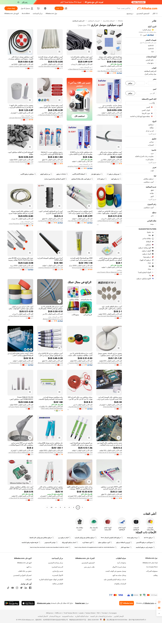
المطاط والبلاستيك (109, 21)
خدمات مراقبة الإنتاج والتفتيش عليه (115, 579)
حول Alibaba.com (151, 558)
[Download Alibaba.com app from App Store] (28, 603)
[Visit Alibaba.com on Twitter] (21, 587)
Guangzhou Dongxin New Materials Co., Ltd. (109, 316)
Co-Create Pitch (152, 567)
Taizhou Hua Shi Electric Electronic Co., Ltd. (79, 407)
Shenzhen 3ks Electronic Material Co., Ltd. (109, 71)
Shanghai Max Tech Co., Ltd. (112, 407)
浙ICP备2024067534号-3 (137, 620)
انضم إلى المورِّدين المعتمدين (22, 575)
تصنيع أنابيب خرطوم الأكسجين (144, 542)
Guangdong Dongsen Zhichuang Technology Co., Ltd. (109, 363)
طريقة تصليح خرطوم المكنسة (30, 542)
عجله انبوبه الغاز (125, 547)
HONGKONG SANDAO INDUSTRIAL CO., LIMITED (50, 452)
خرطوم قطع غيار (96, 174)
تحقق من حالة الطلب (25, 571)
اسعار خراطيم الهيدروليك (69, 542)
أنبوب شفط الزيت (87, 542)
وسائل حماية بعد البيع (119, 575)
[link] (159, 602)
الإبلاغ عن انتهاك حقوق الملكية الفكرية (51, 579)
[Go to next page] (47, 507)
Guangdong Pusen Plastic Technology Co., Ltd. (20, 407)
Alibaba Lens (149, 603)
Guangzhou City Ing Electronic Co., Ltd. (79, 452)
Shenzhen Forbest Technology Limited (20, 66)
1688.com (58, 613)
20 (51, 507)
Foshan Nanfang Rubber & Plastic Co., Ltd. (50, 115)
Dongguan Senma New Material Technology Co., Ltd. (79, 69)
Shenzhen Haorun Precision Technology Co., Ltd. (20, 223)
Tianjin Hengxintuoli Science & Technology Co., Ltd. (50, 162)
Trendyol (104, 613)
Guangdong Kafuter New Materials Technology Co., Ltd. (109, 115)
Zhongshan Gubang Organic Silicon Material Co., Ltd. (109, 272)
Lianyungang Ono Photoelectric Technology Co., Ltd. (20, 363)
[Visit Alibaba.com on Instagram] (17, 587)
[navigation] (140, 264)
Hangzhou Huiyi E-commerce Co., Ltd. (79, 166)
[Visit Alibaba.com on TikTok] (8, 587)
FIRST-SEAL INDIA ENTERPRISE (52, 408)
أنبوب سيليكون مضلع (104, 542)
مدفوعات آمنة (121, 563)
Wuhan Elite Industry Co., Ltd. (53, 319)
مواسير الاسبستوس (50, 542)
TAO (98, 613)
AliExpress (49, 613)
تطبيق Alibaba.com (43, 603)
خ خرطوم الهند (115, 179)
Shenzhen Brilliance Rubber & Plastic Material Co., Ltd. (109, 162)
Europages (113, 613)
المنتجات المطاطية (94, 21)
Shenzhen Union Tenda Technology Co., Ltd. (20, 162)
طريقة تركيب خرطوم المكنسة (144, 547)
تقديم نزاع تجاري (57, 571)
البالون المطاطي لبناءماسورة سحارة (54, 179)
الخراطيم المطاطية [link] (78, 21)
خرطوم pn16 (101, 179)
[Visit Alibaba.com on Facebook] (30, 587)
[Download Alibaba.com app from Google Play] (11, 603)
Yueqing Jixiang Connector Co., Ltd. (80, 363)
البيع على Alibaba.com (24, 563)
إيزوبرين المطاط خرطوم (123, 542)
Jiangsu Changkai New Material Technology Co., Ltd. (109, 221)
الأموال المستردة (57, 575)
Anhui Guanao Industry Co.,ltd (82, 267)
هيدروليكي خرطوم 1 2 (113, 174)
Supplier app (80, 603)
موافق (130, 83)
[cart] (38, 9)
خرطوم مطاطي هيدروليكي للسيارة (84, 537)
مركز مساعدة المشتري (55, 563)
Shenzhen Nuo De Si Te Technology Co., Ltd (109, 452)
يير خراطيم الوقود (45, 174)
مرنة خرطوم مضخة (132, 537)
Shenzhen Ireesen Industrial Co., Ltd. (50, 363)
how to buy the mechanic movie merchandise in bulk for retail (49, 547)
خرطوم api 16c (148, 537)
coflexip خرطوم (61, 174)
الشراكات (28, 579)
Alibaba (120, 21)
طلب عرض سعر (89, 567)
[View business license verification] (101, 620)
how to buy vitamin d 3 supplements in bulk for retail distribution (94, 547)
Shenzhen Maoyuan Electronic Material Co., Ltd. (20, 118)
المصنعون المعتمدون (88, 563)
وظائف (155, 575)
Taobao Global (90, 613)
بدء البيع (29, 567)
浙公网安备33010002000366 (117, 620)
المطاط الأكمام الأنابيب (78, 174)
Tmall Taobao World (70, 613)
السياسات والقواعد (120, 584)
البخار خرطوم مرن (63, 537)
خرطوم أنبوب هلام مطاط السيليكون (81, 179)
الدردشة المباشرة (57, 567)
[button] (66, 8)
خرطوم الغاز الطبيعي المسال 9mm (111, 537)
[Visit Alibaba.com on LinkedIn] (25, 587)
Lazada (81, 613)
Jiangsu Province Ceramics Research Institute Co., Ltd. (50, 267)
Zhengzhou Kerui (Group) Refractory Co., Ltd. (50, 221)
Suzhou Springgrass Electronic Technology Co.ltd (20, 267)
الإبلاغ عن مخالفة (57, 584)
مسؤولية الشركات (152, 571)
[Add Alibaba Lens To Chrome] (126, 603)
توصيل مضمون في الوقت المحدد (115, 571)
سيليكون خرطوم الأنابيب (27, 174)
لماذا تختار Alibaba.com (150, 563)
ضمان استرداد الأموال (119, 567)
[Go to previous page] (82, 507)
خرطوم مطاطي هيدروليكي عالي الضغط (41, 537)
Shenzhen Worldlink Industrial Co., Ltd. (50, 66)
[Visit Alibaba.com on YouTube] (12, 587)
